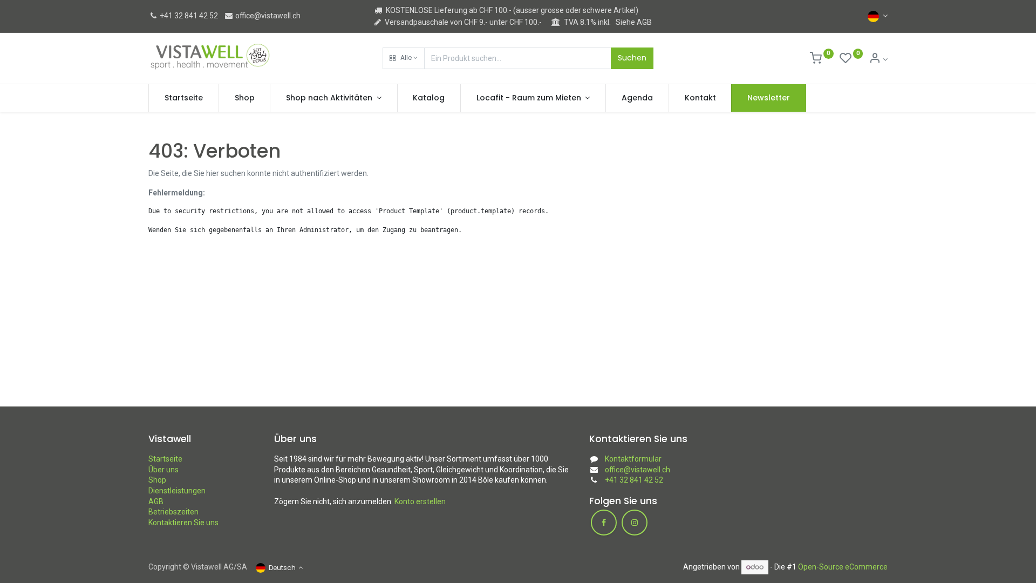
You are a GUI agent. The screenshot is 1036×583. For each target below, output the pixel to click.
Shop (157, 480)
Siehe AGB (634, 22)
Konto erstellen (420, 501)
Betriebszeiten (173, 511)
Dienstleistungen (177, 490)
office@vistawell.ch (267, 15)
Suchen (632, 57)
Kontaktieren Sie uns (183, 522)
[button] (404, 58)
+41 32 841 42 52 (188, 15)
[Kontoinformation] (878, 59)
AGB (155, 501)
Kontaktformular (633, 459)
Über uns (163, 469)
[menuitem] (184, 98)
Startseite (165, 459)
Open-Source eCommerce (843, 566)
